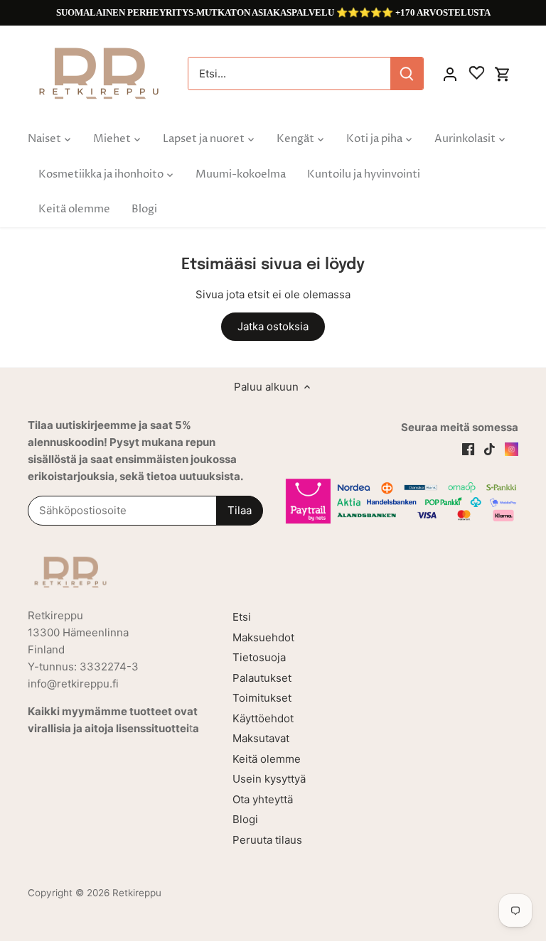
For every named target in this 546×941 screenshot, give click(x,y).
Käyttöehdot (263, 718)
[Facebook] (468, 448)
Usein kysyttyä (269, 778)
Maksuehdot (263, 637)
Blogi (245, 819)
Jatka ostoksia (273, 326)
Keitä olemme (266, 759)
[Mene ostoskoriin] (502, 73)
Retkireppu (136, 892)
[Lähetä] (406, 73)
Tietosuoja (259, 657)
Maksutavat (260, 738)
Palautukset (261, 678)
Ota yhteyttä (262, 799)
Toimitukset (261, 698)
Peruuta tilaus (267, 840)
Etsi (241, 617)
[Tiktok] (489, 448)
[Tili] (450, 73)
